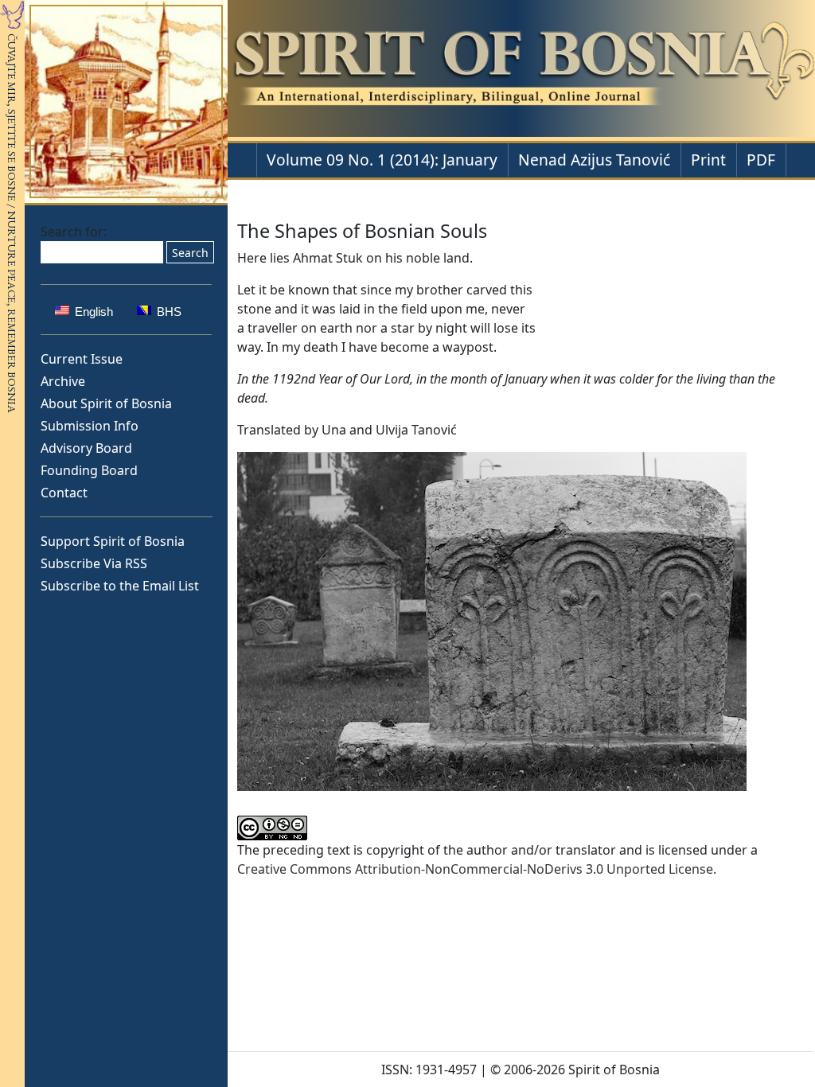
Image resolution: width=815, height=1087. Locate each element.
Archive (63, 381)
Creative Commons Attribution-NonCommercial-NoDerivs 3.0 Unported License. (476, 869)
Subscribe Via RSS (94, 563)
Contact (64, 492)
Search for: (74, 231)
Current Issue (82, 359)
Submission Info (89, 425)
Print (708, 159)
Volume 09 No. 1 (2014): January (382, 159)
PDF (761, 159)
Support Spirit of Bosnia (113, 541)
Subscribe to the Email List (120, 585)
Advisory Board (86, 448)
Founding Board (89, 470)
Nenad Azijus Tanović (594, 159)
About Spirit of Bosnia (106, 403)
